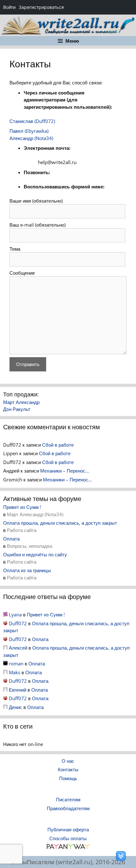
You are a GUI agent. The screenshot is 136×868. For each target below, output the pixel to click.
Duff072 (18, 623)
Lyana (15, 614)
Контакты (68, 769)
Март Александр (21, 402)
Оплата (11, 538)
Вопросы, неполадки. (30, 546)
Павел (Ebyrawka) (28, 131)
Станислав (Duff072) (32, 121)
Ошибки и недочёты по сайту (35, 554)
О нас (68, 761)
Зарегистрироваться (41, 7)
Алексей (18, 648)
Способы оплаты (68, 838)
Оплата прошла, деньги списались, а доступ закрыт (60, 523)
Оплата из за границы (27, 570)
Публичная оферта (68, 829)
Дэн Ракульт (16, 409)
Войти (9, 7)
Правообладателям (68, 808)
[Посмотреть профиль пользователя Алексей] (5, 648)
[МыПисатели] (68, 24)
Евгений (17, 690)
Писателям (68, 799)
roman (16, 663)
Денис (15, 707)
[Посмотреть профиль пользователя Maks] (5, 672)
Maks (14, 672)
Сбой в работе (58, 445)
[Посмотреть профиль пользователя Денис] (5, 707)
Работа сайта (21, 530)
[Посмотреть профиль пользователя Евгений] (5, 690)
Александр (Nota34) (31, 138)
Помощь (68, 778)
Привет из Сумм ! (22, 507)
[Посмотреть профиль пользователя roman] (5, 663)
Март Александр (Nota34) (35, 514)
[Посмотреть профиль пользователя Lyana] (5, 614)
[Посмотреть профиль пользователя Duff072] (5, 623)
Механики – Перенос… (64, 471)
